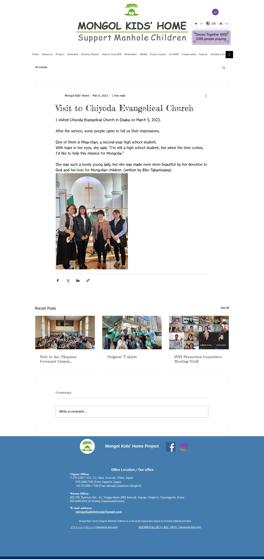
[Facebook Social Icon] (171, 447)
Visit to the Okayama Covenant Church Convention (58, 359)
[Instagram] (184, 447)
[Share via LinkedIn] (78, 280)
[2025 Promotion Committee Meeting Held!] (199, 332)
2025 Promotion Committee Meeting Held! (198, 359)
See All (225, 308)
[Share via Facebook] (58, 280)
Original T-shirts (122, 356)
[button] (224, 67)
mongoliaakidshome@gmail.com (99, 511)
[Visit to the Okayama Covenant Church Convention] (65, 332)
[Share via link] (88, 280)
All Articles (41, 67)
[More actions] (205, 96)
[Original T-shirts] (132, 332)
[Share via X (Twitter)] (68, 280)
